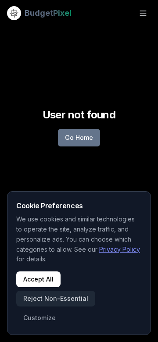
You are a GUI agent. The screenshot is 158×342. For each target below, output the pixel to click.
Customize (39, 317)
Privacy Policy (119, 249)
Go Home (79, 137)
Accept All (38, 279)
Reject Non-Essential (55, 298)
